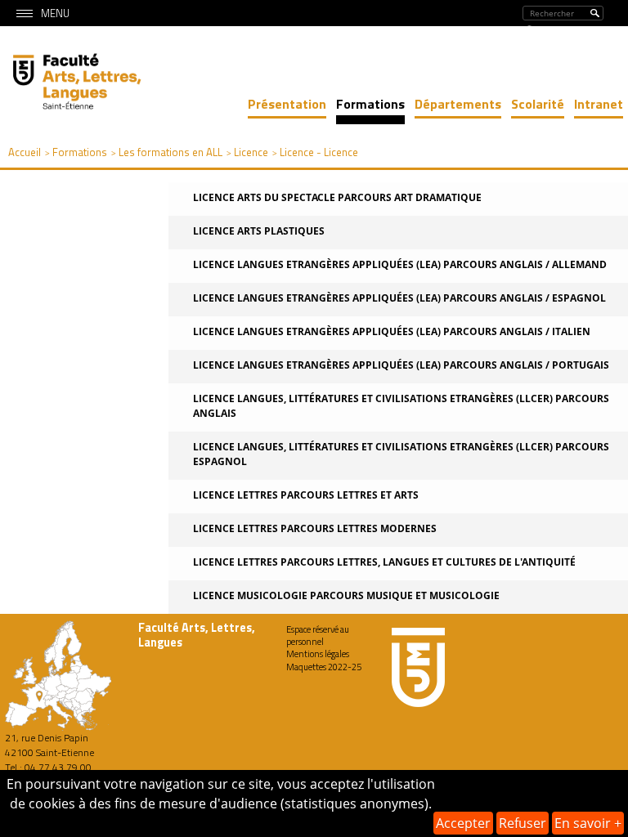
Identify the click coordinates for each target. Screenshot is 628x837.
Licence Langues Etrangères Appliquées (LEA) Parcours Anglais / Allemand (400, 264)
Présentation (287, 104)
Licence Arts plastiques (259, 231)
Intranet (598, 104)
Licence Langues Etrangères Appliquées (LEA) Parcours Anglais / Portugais (401, 365)
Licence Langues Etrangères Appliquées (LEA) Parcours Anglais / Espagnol (399, 298)
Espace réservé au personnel (317, 635)
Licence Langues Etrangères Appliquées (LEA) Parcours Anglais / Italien (391, 331)
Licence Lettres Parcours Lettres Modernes (315, 528)
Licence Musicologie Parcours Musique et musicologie (346, 595)
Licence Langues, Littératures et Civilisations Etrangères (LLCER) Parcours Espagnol (401, 454)
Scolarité (537, 104)
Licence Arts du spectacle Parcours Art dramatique (337, 197)
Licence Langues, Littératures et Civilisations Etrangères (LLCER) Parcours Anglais (401, 406)
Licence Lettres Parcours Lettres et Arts (306, 495)
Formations (370, 104)
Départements (458, 104)
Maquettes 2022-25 (323, 667)
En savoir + (587, 823)
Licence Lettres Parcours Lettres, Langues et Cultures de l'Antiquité (384, 562)
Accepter (463, 823)
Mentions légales (317, 653)
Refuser (522, 823)
